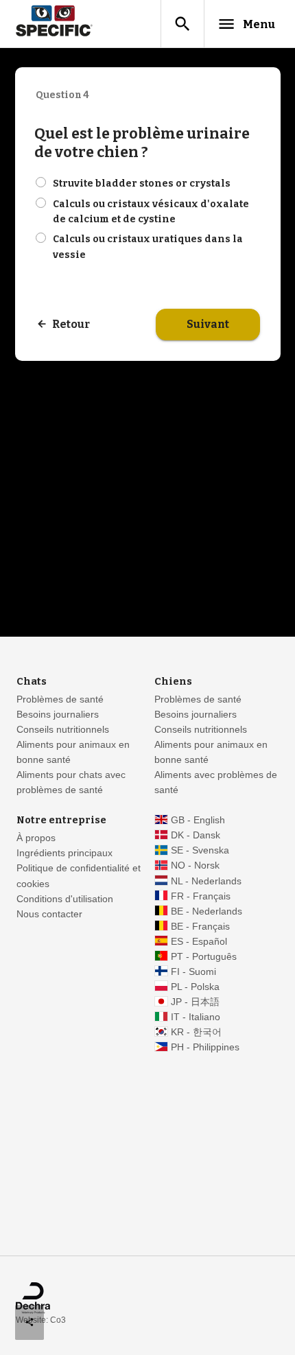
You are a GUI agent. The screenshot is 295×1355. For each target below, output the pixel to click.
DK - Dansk (195, 835)
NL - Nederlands (206, 881)
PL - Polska (195, 987)
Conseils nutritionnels (62, 729)
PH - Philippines (205, 1047)
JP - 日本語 (195, 1002)
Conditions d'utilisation (64, 899)
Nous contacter (49, 914)
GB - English (198, 820)
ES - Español (199, 941)
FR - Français (201, 896)
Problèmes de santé (60, 699)
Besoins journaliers (57, 714)
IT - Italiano (195, 1017)
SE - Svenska (200, 850)
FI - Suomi (193, 972)
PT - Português (204, 957)
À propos (36, 838)
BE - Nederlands (206, 911)
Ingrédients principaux (64, 853)
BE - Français (200, 926)
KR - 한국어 (196, 1032)
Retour (71, 324)
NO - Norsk (195, 865)
